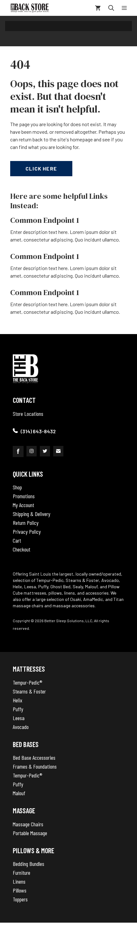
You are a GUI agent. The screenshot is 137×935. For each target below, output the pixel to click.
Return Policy (26, 522)
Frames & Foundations (35, 766)
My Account (23, 504)
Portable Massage (30, 832)
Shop (17, 487)
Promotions (24, 496)
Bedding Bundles (28, 863)
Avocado (21, 726)
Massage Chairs (28, 824)
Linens (19, 881)
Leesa (19, 717)
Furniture (21, 872)
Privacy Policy (27, 531)
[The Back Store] (29, 8)
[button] (111, 8)
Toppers (20, 899)
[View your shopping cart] (98, 8)
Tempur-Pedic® (27, 682)
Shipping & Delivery (31, 513)
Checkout (21, 549)
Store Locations (28, 413)
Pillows (19, 890)
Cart (17, 540)
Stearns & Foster (29, 691)
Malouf (19, 793)
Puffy (18, 709)
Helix (17, 700)
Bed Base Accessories (34, 757)
